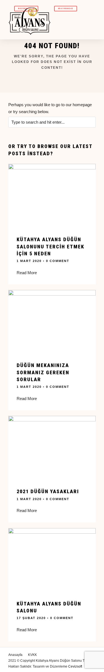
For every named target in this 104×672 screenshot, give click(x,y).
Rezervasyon (26, 8)
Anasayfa (15, 655)
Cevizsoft (75, 666)
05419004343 (65, 8)
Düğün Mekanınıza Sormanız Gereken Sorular (43, 372)
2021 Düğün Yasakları (48, 491)
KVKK (32, 655)
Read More (27, 272)
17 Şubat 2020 (31, 618)
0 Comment (57, 261)
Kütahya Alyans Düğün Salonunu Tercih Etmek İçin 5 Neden (50, 246)
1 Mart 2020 (29, 261)
